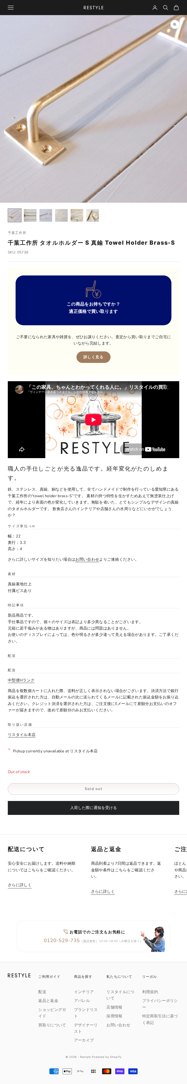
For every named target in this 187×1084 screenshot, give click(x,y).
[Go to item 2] (30, 215)
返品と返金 (48, 1000)
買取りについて (52, 1025)
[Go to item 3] (46, 215)
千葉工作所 (17, 233)
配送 (42, 992)
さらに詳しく (20, 885)
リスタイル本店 (22, 734)
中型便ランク (21, 680)
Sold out (93, 788)
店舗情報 (114, 1007)
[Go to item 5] (77, 215)
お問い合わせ (87, 559)
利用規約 (150, 992)
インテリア (84, 992)
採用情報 (114, 1016)
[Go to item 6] (92, 215)
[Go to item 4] (61, 215)
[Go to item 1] (14, 215)
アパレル (82, 1000)
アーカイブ (84, 1040)
